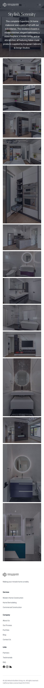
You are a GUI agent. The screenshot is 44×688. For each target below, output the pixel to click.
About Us (6, 621)
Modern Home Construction (13, 598)
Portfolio (6, 630)
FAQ (4, 662)
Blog (4, 635)
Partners (6, 653)
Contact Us (7, 639)
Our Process (7, 625)
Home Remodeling (10, 603)
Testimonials (7, 657)
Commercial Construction (12, 607)
